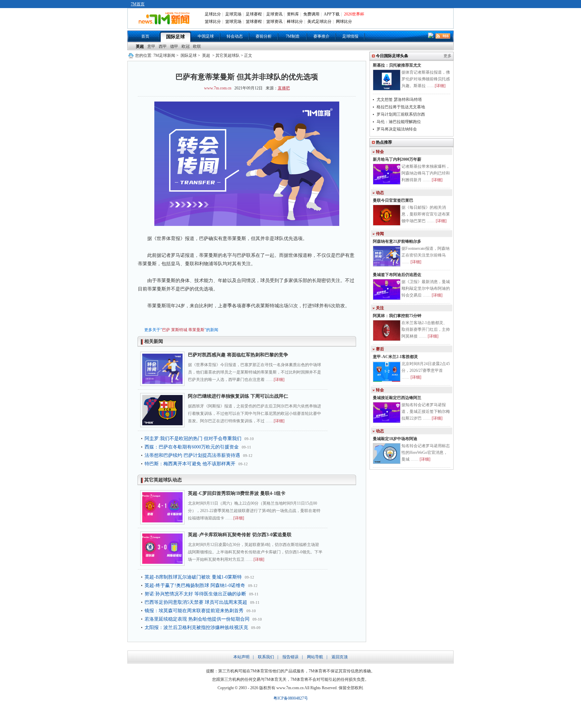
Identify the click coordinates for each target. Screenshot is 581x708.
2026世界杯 (354, 14)
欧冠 (186, 46)
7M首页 (138, 4)
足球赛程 (254, 14)
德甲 (174, 46)
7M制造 (293, 36)
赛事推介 (321, 36)
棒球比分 (295, 21)
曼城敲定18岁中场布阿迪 (395, 438)
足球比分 (213, 14)
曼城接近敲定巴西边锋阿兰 (397, 397)
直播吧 (284, 88)
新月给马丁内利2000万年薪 (397, 159)
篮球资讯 (274, 21)
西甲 (163, 46)
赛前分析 (264, 36)
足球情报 (350, 36)
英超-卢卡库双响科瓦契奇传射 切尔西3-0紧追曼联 (240, 534)
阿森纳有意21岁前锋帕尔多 (397, 241)
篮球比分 (213, 21)
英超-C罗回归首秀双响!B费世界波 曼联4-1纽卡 (236, 493)
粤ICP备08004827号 (290, 698)
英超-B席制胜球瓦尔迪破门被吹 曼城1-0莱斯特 (193, 577)
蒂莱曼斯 (196, 329)
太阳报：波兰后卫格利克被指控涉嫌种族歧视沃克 (196, 627)
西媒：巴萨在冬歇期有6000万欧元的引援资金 (192, 446)
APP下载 (332, 14)
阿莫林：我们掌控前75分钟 (397, 315)
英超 (140, 46)
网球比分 (344, 21)
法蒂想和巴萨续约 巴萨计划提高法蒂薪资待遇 (192, 455)
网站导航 (315, 657)
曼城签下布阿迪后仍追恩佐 (397, 274)
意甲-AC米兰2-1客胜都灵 (395, 356)
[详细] (279, 379)
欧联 (197, 46)
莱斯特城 (179, 329)
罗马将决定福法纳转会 (397, 129)
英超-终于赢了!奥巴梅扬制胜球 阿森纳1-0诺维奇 (195, 585)
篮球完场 (233, 21)
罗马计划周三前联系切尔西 (401, 114)
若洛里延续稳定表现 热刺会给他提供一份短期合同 (197, 619)
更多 (447, 55)
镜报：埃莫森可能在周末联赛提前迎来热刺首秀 (194, 610)
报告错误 (290, 657)
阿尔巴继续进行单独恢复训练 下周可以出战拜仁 (238, 396)
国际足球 (175, 36)
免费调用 (311, 14)
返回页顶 (340, 657)
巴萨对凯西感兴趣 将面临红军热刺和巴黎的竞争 (238, 354)
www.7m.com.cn (217, 88)
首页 (145, 36)
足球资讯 (274, 14)
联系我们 (266, 657)
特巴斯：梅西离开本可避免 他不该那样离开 (190, 463)
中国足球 (206, 36)
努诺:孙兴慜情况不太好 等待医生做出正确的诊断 (195, 593)
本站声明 (241, 657)
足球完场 (233, 14)
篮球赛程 (254, 21)
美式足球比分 (319, 21)
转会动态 (235, 36)
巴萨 (166, 329)
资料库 (293, 14)
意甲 (151, 46)
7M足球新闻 (164, 55)
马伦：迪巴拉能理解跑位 (399, 121)
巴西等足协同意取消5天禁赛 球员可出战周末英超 (196, 602)
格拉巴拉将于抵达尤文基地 (401, 107)
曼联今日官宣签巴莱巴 (393, 200)
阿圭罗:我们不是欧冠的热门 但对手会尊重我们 (193, 438)
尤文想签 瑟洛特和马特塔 (399, 99)
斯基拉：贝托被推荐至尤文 (397, 65)
